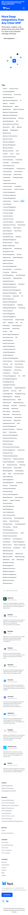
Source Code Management (10, 494)
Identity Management (9, 346)
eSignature (16, 296)
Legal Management (20, 387)
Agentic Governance (8, 808)
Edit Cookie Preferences (20, 890)
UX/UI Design (6, 541)
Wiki (13, 559)
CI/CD (12, 153)
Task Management (8, 509)
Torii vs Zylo (5, 842)
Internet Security (7, 361)
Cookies (5, 910)
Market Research (7, 396)
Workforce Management (9, 577)
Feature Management (9, 304)
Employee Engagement (9, 284)
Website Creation (8, 556)
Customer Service (8, 216)
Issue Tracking (19, 364)
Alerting (5, 103)
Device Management (8, 254)
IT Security (16, 373)
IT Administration (7, 367)
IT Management (7, 370)
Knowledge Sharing (8, 382)
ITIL (19, 376)
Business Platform (8, 147)
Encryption (21, 284)
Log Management (8, 393)
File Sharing (22, 307)
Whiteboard (6, 559)
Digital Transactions (8, 260)
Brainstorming (7, 133)
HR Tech (5, 331)
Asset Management (8, 121)
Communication (7, 186)
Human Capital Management (11, 334)
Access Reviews (6, 813)
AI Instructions (13, 910)
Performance (12, 432)
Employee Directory (8, 281)
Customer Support (8, 222)
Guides (4, 875)
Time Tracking (6, 527)
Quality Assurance (12, 464)
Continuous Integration (9, 195)
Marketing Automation (9, 399)
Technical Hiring (7, 518)
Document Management (10, 266)
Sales (9, 473)
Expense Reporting (8, 299)
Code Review (6, 177)
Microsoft (14, 405)
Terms (3, 830)
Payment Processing (8, 429)
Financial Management (9, 316)
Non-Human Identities (8, 803)
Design (17, 242)
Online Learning (16, 414)
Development (18, 248)
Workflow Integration (9, 571)
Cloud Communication (9, 156)
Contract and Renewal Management (12, 821)
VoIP (24, 547)
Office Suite (6, 414)
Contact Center (7, 189)
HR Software (6, 328)
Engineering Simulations (10, 287)
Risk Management (8, 470)
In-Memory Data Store (9, 349)
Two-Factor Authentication (10, 533)
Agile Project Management (10, 100)
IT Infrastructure (19, 367)
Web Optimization (8, 553)
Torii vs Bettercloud (7, 845)
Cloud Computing (8, 159)
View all (5, 88)
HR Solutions (16, 328)
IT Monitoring (17, 370)
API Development (8, 106)
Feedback (20, 304)
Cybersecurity (20, 222)
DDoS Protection (7, 242)
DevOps (19, 254)
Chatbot (5, 153)
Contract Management (9, 198)
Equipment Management (10, 293)
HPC (17, 322)
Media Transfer (7, 402)
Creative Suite (7, 201)
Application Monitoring (9, 118)
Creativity (16, 201)
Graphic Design (19, 319)
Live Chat (13, 390)
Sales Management (8, 482)
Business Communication (10, 136)
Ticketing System (8, 524)
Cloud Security (20, 168)
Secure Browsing (7, 818)
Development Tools (8, 251)
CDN (17, 150)
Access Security (7, 94)
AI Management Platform (9, 791)
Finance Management (9, 313)
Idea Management (8, 340)
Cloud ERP (6, 162)
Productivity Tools (8, 453)
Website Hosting (19, 556)
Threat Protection (14, 521)
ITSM (23, 376)
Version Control (7, 544)
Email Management (8, 275)
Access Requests (7, 810)
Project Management (9, 461)
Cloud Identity (15, 162)
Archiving (20, 118)
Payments (19, 429)
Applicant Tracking (18, 109)
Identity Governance (8, 343)
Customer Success (8, 219)
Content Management (9, 192)
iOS (11, 364)
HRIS (11, 331)
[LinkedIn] (7, 901)
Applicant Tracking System (10, 112)
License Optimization (8, 800)
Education (14, 272)
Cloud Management (8, 168)
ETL (22, 296)
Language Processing (9, 384)
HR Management (17, 325)
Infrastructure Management (10, 358)
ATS (17, 121)
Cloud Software (7, 171)
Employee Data (17, 278)
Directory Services (8, 263)
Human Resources (8, 337)
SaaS (4, 473)
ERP (20, 293)
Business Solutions (8, 150)
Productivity (21, 450)
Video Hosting (7, 547)
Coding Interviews (18, 177)
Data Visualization (8, 233)
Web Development (8, 550)
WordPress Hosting (8, 562)
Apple (16, 106)
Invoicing (5, 364)
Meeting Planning (18, 402)
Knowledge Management (10, 379)
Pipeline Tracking (7, 444)
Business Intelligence (9, 142)
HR (21, 322)
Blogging (5, 130)
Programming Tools (18, 459)
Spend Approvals (8, 497)
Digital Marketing (17, 257)
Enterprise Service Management (12, 290)
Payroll (5, 432)
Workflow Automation (9, 568)
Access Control (13, 88)
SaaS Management (7, 785)
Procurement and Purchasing (11, 447)
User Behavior (7, 539)
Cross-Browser (7, 204)
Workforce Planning (8, 580)
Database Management (9, 239)
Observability (16, 411)
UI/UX (22, 533)
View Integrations (9, 38)
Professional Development (10, 456)
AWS (13, 127)
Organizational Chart (9, 423)
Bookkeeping (14, 130)
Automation (6, 127)
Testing (5, 521)
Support (5, 500)
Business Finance (8, 139)
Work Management (8, 565)
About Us (4, 862)
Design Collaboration (9, 245)
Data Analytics (7, 227)
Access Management (9, 91)
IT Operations (6, 373)
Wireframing (20, 559)
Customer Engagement (9, 207)
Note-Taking (6, 411)
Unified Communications (10, 536)
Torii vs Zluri (5, 848)
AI (20, 100)
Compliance (17, 186)
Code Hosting (17, 174)
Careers (4, 867)
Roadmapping (19, 470)
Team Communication (9, 515)
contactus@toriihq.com (8, 888)
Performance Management (10, 435)
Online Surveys (7, 420)
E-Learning (6, 272)
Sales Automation (19, 473)
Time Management (20, 524)
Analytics (12, 103)
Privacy (22, 908)
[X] (3, 901)
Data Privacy (17, 230)
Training (15, 527)
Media (19, 399)
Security (5, 485)
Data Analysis (21, 225)
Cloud (17, 153)
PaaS (18, 423)
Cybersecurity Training (9, 225)
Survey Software (7, 503)
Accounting (17, 94)
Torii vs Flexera (6, 853)
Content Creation (19, 189)
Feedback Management (9, 307)
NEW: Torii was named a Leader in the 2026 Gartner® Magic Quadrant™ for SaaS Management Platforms (13, 3)
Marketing (17, 396)
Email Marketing (20, 275)
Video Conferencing (19, 544)
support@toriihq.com (7, 890)
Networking (15, 408)
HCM (4, 322)
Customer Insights (8, 213)
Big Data (19, 127)
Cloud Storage (7, 174)
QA (4, 464)
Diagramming (6, 257)
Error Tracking (6, 296)
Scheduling (19, 482)
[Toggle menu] (23, 8)
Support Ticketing (15, 500)
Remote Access (7, 467)
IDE (16, 337)
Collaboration (7, 180)
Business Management (9, 145)
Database (18, 236)
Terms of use (15, 908)
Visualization (16, 547)
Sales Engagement (8, 479)
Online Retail (18, 417)
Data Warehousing (8, 236)
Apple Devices (7, 109)
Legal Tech (6, 390)
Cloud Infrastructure (8, 165)
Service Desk (13, 485)
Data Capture (17, 227)
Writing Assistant (7, 583)
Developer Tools (7, 248)
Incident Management (9, 352)
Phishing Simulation (8, 441)
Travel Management (8, 530)
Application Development (10, 115)
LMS (20, 390)
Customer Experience (9, 210)
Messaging (6, 405)
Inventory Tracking (19, 361)
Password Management (9, 426)
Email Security (7, 278)
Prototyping (20, 461)
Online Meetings (7, 417)
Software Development (9, 488)
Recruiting (22, 464)
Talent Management (8, 506)
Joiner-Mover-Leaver (8, 816)
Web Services (19, 553)
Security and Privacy (8, 833)
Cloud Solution (18, 171)
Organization (17, 420)
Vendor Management (18, 541)
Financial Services (8, 319)
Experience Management (10, 302)
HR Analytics (6, 325)
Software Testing (7, 491)
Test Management (19, 518)
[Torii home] (6, 8)
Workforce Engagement (9, 574)
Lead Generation (7, 387)
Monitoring (22, 405)
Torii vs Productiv (7, 850)
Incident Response (8, 355)
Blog (3, 873)
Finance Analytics (8, 310)
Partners (4, 870)
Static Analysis (19, 497)
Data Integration (7, 230)
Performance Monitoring (10, 438)
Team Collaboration (8, 512)
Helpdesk (10, 322)
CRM (22, 201)
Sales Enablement (8, 476)
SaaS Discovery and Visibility (10, 805)
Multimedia (6, 408)
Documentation (7, 269)
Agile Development (8, 97)
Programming (7, 459)
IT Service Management (9, 376)
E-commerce (18, 269)
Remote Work (18, 467)
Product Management (9, 450)
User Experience (17, 539)
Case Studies (5, 865)
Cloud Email (18, 159)
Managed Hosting (20, 393)
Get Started (7, 895)
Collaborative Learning (9, 183)
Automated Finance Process (11, 124)
